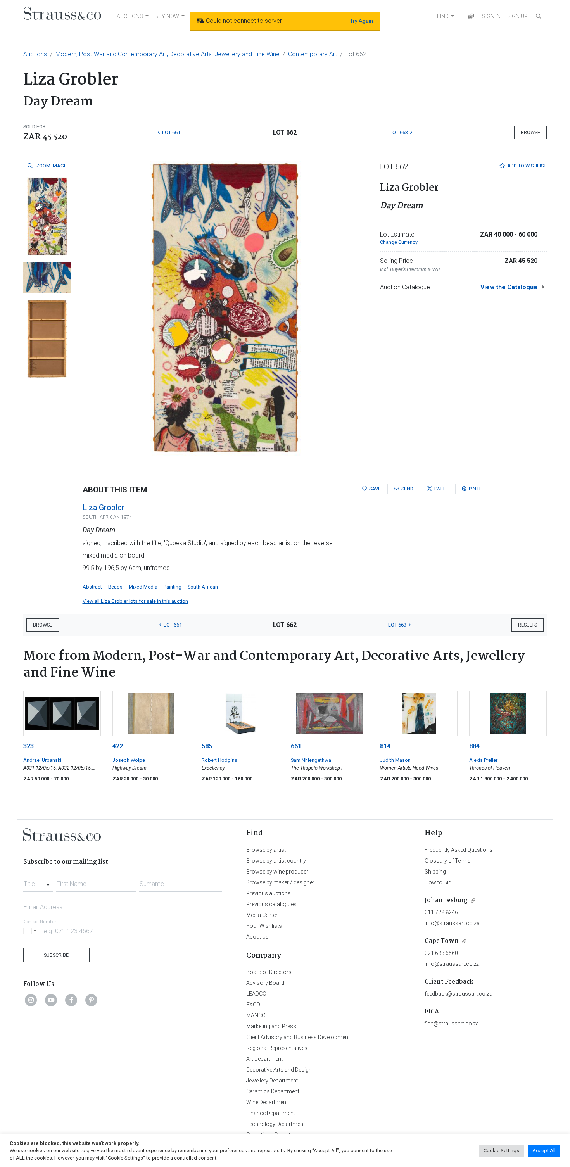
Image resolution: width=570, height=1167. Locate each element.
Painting (172, 587)
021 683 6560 (441, 953)
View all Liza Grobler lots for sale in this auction (135, 601)
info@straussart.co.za (452, 923)
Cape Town (442, 941)
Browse (530, 132)
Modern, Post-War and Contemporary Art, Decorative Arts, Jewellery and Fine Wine (167, 54)
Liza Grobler (103, 507)
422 (117, 746)
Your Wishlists (264, 926)
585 (207, 746)
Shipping (435, 871)
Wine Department (267, 1102)
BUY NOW (167, 16)
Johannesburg (446, 900)
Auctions (35, 54)
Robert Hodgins (219, 760)
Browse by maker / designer (280, 882)
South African (203, 587)
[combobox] (38, 882)
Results (527, 625)
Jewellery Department (272, 1080)
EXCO (253, 1004)
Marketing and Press (271, 1026)
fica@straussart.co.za (452, 1023)
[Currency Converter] (471, 16)
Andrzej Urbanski (42, 760)
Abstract (92, 587)
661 (296, 746)
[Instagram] (31, 1000)
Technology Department (275, 1124)
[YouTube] (51, 1000)
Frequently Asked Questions (458, 850)
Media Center (262, 915)
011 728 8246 (441, 912)
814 (385, 746)
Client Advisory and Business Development (298, 1037)
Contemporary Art (312, 54)
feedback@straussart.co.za (458, 994)
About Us (257, 937)
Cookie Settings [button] (501, 1150)
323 (28, 746)
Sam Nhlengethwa (311, 760)
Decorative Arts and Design (279, 1070)
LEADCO (256, 994)
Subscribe (56, 955)
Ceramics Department (272, 1091)
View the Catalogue (508, 287)
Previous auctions (268, 893)
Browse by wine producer (277, 871)
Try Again (361, 21)
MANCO (256, 1015)
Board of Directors (269, 972)
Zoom (51, 166)
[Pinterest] (91, 1000)
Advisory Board (265, 983)
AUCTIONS (130, 16)
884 (474, 746)
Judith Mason (395, 760)
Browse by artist (266, 850)
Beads (115, 587)
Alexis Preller (483, 760)
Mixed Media (143, 587)
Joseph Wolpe (128, 760)
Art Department (264, 1059)
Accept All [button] (544, 1150)
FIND (443, 16)
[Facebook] (71, 1000)
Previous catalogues (271, 904)
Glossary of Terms (448, 861)
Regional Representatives (276, 1048)
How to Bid (438, 882)
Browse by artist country (276, 861)
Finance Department (270, 1113)
